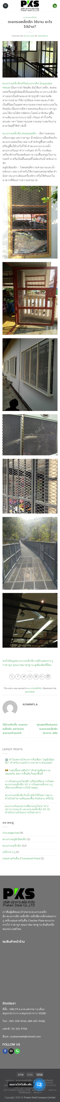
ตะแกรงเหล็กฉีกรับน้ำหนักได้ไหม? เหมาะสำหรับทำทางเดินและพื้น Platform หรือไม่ (29, 797)
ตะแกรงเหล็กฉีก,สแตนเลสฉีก (19, 133)
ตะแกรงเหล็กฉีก (30, 17)
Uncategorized (11, 833)
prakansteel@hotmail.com (25, 1036)
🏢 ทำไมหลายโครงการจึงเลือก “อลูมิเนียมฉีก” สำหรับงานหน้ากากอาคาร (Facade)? (29, 761)
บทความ (52, 1090)
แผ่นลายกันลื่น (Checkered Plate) (21, 858)
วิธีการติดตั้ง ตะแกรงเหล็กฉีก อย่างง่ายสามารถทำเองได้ (15, 729)
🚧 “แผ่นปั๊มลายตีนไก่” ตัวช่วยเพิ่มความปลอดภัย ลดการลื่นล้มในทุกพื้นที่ (27, 772)
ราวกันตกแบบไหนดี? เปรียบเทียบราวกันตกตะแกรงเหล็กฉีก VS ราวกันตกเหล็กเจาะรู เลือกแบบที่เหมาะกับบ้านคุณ (29, 784)
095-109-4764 (17, 1021)
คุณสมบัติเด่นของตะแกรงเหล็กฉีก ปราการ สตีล (47, 729)
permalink (29, 692)
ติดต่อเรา (38, 1093)
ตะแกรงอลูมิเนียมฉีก (14, 839)
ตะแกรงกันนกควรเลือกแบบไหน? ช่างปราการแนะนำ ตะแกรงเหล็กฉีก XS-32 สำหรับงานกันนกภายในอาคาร (27, 809)
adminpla (43, 36)
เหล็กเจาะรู (8, 852)
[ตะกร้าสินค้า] (55, 5)
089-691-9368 (36, 1021)
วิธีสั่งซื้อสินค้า (24, 1093)
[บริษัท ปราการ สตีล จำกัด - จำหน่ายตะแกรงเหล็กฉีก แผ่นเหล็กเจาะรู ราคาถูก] (30, 6)
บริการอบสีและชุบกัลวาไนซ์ (17, 1090)
